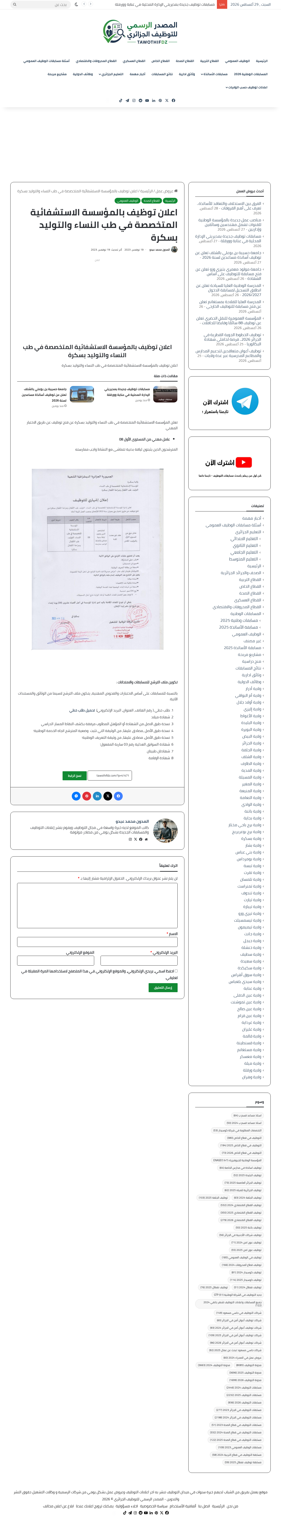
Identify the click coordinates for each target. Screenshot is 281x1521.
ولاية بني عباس (248, 852)
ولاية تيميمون (249, 927)
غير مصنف (252, 641)
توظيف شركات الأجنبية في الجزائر (240, 1234)
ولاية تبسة (252, 865)
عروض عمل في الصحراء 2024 (242, 1357)
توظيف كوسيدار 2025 (245, 1279)
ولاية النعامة (250, 797)
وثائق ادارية (187, 74)
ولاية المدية (251, 770)
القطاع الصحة (185, 61)
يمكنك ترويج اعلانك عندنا (94, 1506)
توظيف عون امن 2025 (246, 1249)
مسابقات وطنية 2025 (239, 620)
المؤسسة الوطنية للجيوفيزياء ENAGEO (237, 1160)
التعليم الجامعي (244, 552)
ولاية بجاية (252, 818)
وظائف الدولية (83, 74)
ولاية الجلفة (251, 750)
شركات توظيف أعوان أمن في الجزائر (239, 1320)
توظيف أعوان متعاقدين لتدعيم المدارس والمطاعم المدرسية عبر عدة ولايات (228, 353)
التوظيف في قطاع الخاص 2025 (240, 1145)
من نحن (232, 1506)
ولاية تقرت (252, 872)
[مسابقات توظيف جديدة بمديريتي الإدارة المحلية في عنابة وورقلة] (165, 394)
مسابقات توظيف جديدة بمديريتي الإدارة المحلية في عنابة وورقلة (165, 4)
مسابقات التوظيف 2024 (244, 1387)
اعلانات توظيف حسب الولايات (247, 87)
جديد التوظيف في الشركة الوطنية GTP (237, 1294)
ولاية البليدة (251, 722)
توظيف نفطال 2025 (214, 1287)
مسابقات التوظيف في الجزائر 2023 (238, 1409)
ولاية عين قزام (249, 1015)
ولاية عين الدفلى (247, 995)
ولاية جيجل (252, 940)
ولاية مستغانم (249, 1049)
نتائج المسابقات (162, 74)
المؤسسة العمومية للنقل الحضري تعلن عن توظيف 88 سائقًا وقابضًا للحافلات (228, 320)
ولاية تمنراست (249, 886)
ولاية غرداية (251, 1022)
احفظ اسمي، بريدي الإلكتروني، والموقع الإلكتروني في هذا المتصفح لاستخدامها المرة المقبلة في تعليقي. (99, 974)
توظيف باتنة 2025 (248, 1227)
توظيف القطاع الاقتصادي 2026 (241, 1220)
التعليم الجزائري (112, 74)
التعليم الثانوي (245, 545)
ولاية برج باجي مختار (244, 824)
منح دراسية (251, 661)
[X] (135, 839)
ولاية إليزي (252, 709)
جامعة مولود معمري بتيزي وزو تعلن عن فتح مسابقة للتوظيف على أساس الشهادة (228, 274)
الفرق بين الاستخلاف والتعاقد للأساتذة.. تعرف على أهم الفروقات (229, 206)
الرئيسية (262, 61)
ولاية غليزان (251, 1029)
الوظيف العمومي (237, 61)
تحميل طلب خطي (82, 710)
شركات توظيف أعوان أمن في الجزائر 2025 (235, 1335)
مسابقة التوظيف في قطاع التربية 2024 (236, 1454)
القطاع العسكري (134, 61)
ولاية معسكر (250, 1056)
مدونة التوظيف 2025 (245, 1372)
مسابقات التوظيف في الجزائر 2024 (238, 1417)
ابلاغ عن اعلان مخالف (58, 1506)
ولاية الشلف (251, 756)
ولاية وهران (251, 1077)
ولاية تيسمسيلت (247, 920)
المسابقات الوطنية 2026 (251, 74)
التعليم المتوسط (243, 559)
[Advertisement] (140, 144)
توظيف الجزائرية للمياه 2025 (243, 1190)
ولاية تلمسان (250, 879)
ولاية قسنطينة (249, 1043)
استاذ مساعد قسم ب (247, 1115)
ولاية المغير (251, 784)
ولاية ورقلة (252, 1070)
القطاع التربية (209, 61)
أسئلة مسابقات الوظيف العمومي (46, 61)
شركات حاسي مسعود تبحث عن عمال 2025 (235, 1350)
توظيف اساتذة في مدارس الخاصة (240, 1167)
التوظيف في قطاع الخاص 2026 (241, 1152)
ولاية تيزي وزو (249, 913)
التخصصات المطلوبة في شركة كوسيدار (237, 1130)
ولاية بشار (253, 845)
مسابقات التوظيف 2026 (244, 1402)
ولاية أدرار (253, 688)
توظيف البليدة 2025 (247, 1175)
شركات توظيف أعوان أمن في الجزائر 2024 (235, 1327)
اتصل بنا (204, 1506)
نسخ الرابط (74, 776)
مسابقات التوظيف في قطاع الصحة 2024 (235, 1432)
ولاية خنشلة (251, 947)
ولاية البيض (251, 736)
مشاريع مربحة (57, 74)
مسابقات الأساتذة (216, 74)
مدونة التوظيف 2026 (245, 1380)
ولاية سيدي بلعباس (245, 981)
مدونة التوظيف (248, 1365)
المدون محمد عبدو (160, 249)
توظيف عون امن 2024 (246, 1242)
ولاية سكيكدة (249, 968)
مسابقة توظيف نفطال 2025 (243, 1462)
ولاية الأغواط (250, 715)
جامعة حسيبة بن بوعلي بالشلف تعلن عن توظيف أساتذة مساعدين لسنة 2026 (44, 394)
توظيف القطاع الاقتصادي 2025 (241, 1212)
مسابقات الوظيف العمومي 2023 (239, 1447)
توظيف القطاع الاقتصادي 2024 (241, 1205)
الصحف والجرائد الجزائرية (241, 572)
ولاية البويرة (251, 729)
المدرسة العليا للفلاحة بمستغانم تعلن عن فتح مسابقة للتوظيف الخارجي (230, 304)
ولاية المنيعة (250, 790)
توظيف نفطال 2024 (247, 1287)
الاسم (172, 933)
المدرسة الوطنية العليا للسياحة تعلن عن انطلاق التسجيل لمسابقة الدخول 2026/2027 (228, 290)
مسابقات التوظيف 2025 (244, 1394)
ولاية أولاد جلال (249, 702)
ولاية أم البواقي (248, 695)
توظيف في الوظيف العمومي (241, 1257)
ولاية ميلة (252, 1063)
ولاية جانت (252, 934)
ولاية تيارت (252, 899)
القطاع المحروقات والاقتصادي (96, 61)
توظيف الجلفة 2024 (247, 1197)
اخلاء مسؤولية (127, 1506)
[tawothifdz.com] (140, 31)
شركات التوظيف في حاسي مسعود (238, 1312)
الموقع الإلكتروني (80, 952)
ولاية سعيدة (251, 961)
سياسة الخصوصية (154, 1506)
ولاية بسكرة (251, 838)
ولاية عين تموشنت (246, 1002)
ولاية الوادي (251, 804)
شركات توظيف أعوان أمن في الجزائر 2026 (235, 1342)
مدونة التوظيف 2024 (214, 1365)
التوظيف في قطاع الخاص (244, 1137)
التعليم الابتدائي (244, 538)
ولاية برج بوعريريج (246, 831)
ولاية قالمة (252, 1036)
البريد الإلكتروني (164, 952)
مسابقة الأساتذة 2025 (238, 627)
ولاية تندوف (251, 893)
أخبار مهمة (137, 74)
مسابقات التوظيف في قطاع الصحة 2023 (236, 1424)
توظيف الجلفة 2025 (213, 1197)
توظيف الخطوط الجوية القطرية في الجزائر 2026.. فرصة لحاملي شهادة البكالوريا (232, 339)
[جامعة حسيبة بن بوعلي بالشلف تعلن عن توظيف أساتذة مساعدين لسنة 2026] (82, 394)
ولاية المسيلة (250, 777)
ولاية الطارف (251, 763)
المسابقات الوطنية (246, 613)
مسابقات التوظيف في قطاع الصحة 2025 (235, 1439)
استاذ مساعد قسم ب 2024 (244, 1122)
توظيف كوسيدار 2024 (246, 1272)
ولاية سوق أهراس (246, 974)
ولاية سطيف (250, 954)
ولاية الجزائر (251, 743)
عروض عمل (165, 191)
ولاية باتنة (253, 811)
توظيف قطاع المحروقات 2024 (241, 1264)
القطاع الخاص (160, 61)
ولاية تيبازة (252, 906)
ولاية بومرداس (249, 859)
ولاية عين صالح (249, 1008)
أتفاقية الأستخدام (183, 1506)
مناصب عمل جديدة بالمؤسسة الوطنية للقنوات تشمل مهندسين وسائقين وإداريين (229, 224)
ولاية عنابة (252, 988)
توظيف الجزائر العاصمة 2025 (243, 1182)
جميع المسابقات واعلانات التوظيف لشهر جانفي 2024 (232, 1304)
